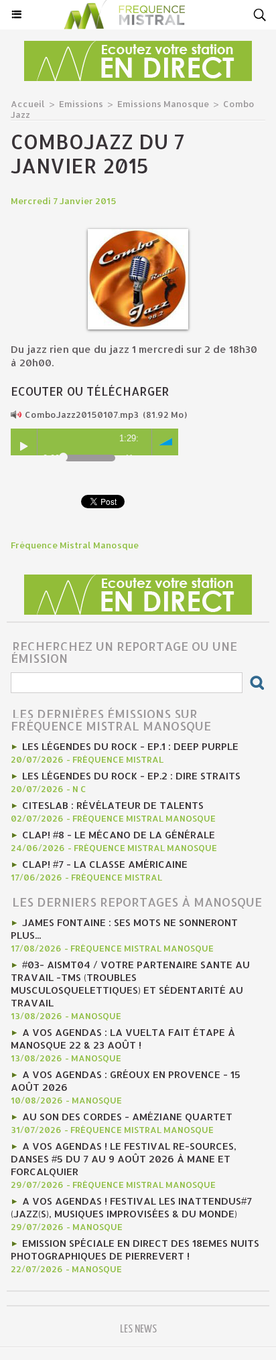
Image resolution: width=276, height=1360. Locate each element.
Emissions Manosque (163, 103)
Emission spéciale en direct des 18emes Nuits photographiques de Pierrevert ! (135, 1249)
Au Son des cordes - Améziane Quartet (127, 1116)
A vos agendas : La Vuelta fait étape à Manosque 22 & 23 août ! (123, 1038)
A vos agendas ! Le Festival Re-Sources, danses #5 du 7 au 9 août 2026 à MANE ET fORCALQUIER (123, 1159)
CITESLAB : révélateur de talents (113, 805)
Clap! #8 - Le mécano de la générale (118, 834)
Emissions (81, 103)
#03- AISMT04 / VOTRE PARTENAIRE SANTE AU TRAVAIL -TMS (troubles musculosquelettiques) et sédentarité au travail (130, 983)
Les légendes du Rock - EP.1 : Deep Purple (130, 746)
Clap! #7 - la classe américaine (105, 864)
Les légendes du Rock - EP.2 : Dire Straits (131, 775)
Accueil (28, 103)
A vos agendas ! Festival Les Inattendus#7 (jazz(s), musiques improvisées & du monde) (131, 1207)
